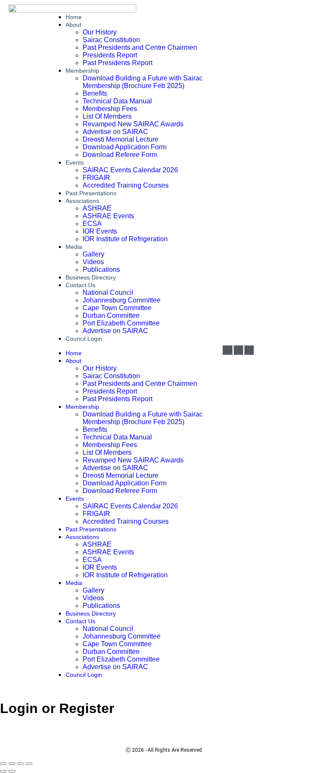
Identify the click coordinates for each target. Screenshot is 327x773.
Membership (82, 70)
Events (75, 162)
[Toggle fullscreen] (12, 763)
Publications (101, 605)
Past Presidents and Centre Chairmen (140, 47)
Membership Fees (110, 108)
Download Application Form (124, 147)
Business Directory (91, 613)
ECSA (92, 223)
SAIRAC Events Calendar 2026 (130, 170)
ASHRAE (97, 208)
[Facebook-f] (238, 350)
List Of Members (107, 116)
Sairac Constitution (111, 39)
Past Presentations (91, 529)
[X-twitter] (249, 350)
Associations (82, 200)
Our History (100, 32)
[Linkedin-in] (227, 350)
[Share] (20, 763)
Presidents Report (110, 55)
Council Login (84, 338)
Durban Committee (111, 315)
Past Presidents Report (117, 62)
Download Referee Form (120, 154)
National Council (108, 292)
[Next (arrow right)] (12, 771)
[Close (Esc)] (29, 763)
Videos (93, 261)
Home (74, 353)
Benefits (95, 93)
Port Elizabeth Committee (121, 323)
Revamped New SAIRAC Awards (133, 124)
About (73, 24)
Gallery (93, 254)
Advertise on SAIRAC (115, 131)
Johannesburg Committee (122, 300)
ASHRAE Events (108, 216)
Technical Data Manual (117, 101)
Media (74, 246)
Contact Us (80, 285)
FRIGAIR (96, 177)
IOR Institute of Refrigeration (125, 238)
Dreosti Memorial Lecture (120, 139)
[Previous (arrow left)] (3, 771)
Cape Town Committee (117, 307)
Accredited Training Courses (126, 185)
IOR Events (100, 231)
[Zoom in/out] (3, 763)
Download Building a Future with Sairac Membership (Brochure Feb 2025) (143, 81)
